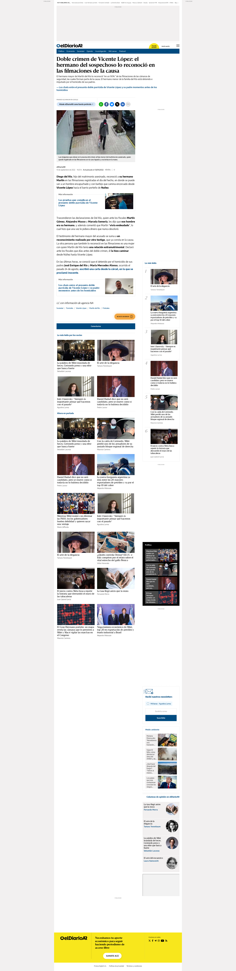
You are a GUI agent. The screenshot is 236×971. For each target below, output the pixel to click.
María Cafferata (63, 527)
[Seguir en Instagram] (159, 941)
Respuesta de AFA (163, 2)
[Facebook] (106, 104)
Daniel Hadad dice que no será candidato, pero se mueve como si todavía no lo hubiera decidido (114, 402)
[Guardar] (128, 104)
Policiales (106, 308)
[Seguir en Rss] (166, 941)
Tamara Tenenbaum (104, 366)
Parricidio (69, 308)
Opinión (90, 51)
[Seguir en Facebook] (152, 941)
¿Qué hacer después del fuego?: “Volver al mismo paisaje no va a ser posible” (151, 768)
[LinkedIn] (122, 104)
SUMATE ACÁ (112, 956)
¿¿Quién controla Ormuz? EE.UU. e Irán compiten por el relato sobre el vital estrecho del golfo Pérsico (115, 557)
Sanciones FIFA (153, 2)
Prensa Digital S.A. (100, 966)
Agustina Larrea (63, 407)
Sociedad (80, 51)
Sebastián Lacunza (64, 371)
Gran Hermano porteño (91, 2)
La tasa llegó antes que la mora (112, 590)
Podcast (122, 51)
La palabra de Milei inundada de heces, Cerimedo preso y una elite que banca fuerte (74, 365)
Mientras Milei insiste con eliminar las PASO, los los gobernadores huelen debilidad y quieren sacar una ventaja (74, 520)
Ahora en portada (65, 413)
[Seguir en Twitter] (149, 941)
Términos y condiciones (134, 966)
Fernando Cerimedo (104, 2)
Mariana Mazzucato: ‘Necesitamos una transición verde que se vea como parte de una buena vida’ (151, 740)
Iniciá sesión (166, 46)
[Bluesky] (112, 104)
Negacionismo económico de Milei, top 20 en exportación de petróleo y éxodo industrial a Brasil (115, 630)
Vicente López (81, 308)
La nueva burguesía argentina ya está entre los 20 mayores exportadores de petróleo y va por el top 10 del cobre (115, 481)
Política (61, 51)
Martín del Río (94, 308)
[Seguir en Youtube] (162, 941)
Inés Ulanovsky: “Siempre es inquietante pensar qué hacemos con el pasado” (73, 402)
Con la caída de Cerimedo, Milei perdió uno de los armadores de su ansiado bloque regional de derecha (115, 444)
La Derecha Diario (115, 2)
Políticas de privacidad (116, 966)
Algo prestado (179, 2)
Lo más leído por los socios (69, 335)
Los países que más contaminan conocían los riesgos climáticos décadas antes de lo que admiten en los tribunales (151, 782)
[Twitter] (117, 104)
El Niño (171, 2)
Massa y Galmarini (137, 2)
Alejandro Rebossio (104, 488)
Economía (71, 51)
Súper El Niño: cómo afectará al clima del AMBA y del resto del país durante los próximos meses (151, 754)
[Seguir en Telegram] (155, 941)
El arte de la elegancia (108, 362)
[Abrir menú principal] (177, 46)
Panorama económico (77, 2)
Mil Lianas (113, 51)
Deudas (145, 2)
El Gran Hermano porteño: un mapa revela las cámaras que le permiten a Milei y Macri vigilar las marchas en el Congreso (75, 631)
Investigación (100, 51)
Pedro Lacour (102, 407)
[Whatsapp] (101, 104)
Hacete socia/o (154, 46)
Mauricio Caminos (103, 449)
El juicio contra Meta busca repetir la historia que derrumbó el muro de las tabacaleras (75, 593)
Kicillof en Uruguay (126, 2)
